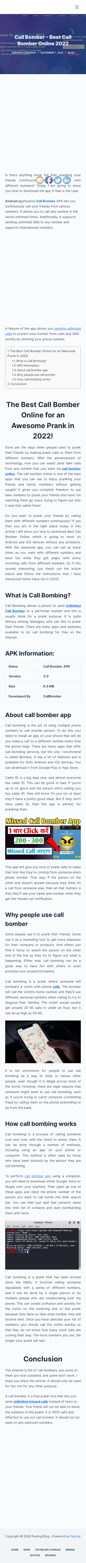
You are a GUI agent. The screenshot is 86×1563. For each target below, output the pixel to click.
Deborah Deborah (24, 52)
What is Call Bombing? (31, 361)
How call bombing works (34, 379)
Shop (26, 1549)
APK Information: (28, 365)
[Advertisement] (43, 127)
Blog (71, 52)
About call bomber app (32, 370)
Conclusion (19, 384)
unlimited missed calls (30, 1401)
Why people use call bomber (36, 374)
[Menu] (77, 7)
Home (14, 1549)
